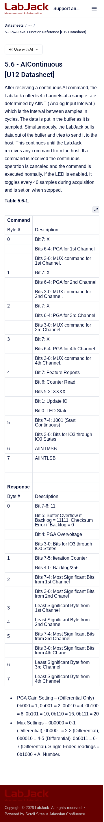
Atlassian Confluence (67, 814)
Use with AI (23, 49)
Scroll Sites (35, 814)
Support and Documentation (66, 8)
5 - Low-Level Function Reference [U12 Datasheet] (45, 32)
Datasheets (14, 25)
